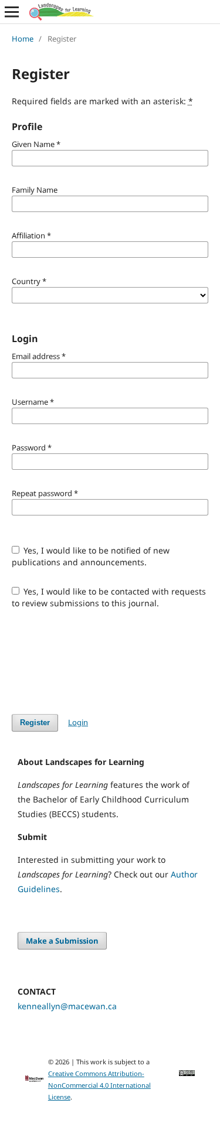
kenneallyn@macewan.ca (67, 1006)
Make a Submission (62, 940)
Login (78, 722)
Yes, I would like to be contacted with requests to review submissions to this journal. (109, 597)
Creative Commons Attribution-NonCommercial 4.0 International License (99, 1085)
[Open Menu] (11, 11)
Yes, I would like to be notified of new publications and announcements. (91, 556)
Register (35, 722)
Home (22, 38)
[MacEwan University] (34, 1079)
